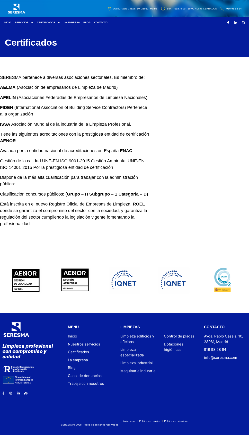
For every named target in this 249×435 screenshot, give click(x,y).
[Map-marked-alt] (26, 393)
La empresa (72, 22)
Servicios (21, 22)
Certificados (46, 22)
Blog (86, 22)
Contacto (100, 22)
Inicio (7, 22)
